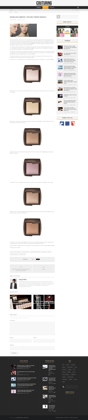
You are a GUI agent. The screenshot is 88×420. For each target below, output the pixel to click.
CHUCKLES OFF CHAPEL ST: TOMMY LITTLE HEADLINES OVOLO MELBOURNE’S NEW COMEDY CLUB (70, 47)
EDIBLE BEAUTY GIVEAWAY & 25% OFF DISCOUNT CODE (52, 388)
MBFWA (69, 372)
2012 (63, 364)
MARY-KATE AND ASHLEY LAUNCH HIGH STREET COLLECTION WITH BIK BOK (21, 270)
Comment (12, 320)
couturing (73, 364)
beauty (12, 251)
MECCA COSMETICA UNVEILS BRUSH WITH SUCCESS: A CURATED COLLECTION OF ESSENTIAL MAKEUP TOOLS (44, 303)
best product (17, 251)
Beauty (45, 7)
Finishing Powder (25, 251)
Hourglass (44, 251)
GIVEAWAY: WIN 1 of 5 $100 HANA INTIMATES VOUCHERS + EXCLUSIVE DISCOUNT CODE (52, 368)
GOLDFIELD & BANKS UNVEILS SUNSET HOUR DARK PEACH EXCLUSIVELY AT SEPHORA (70, 102)
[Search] (78, 7)
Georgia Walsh (13, 19)
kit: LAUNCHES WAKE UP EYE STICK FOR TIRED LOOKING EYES (70, 54)
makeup (49, 251)
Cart (73, 10)
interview (64, 369)
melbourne (73, 374)
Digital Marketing (19, 417)
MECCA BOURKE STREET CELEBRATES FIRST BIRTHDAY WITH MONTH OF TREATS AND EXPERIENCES (70, 89)
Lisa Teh (51, 372)
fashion (63, 367)
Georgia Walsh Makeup (35, 251)
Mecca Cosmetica (51, 245)
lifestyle (69, 369)
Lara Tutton (51, 409)
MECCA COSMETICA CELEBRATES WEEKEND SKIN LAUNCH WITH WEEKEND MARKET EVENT (20, 303)
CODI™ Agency (26, 417)
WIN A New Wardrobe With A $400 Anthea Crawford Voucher (52, 407)
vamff (63, 381)
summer (70, 379)
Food (76, 367)
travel (75, 379)
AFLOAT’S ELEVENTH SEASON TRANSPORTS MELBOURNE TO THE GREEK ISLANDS (70, 82)
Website (12, 345)
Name (12, 337)
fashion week (70, 367)
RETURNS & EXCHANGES (60, 417)
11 (55, 383)
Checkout (77, 10)
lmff (74, 369)
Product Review (22, 254)
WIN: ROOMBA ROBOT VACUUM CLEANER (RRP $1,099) (52, 397)
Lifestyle (52, 7)
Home (11, 12)
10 (55, 410)
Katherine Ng (18, 307)
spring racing (70, 376)
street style (64, 379)
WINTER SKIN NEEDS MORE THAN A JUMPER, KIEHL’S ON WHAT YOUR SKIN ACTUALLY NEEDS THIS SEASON (70, 60)
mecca (74, 372)
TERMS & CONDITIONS (74, 417)
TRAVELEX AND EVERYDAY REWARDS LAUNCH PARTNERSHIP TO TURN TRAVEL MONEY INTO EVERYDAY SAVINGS (70, 67)
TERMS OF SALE (66, 417)
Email (35, 337)
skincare (64, 376)
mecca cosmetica (14, 254)
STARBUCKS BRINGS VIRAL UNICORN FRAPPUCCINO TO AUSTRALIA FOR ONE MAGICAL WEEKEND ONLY (32, 10)
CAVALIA (43, 269)
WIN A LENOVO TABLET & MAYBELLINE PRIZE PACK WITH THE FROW (52, 379)
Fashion (38, 7)
